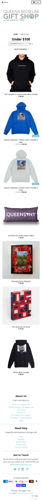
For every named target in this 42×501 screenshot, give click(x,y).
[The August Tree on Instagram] (22, 469)
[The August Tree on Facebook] (19, 469)
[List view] (32, 43)
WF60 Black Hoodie (21, 372)
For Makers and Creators (21, 415)
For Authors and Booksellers (21, 418)
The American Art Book (21, 327)
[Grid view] (30, 43)
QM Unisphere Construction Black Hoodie (21, 94)
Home (16, 34)
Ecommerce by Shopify (24, 493)
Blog (21, 420)
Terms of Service (21, 447)
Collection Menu (20, 49)
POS (10, 493)
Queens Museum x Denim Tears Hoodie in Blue (21, 141)
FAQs (21, 437)
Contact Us (21, 412)
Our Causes (21, 410)
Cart (37, 2)
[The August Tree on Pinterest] (27, 469)
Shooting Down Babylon (21, 281)
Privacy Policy (21, 444)
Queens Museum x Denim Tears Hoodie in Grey (21, 189)
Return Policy (21, 442)
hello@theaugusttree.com (22, 464)
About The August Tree (21, 404)
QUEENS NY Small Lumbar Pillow (21, 235)
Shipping (21, 439)
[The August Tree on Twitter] (15, 469)
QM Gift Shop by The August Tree (21, 407)
